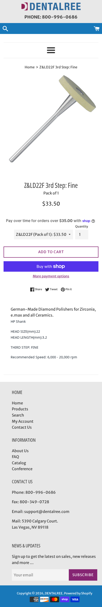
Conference (22, 468)
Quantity (81, 226)
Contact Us (22, 427)
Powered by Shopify (78, 593)
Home (17, 403)
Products (20, 409)
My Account (22, 421)
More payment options (51, 276)
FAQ (15, 456)
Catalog (19, 462)
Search (18, 415)
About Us (20, 450)
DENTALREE (54, 593)
